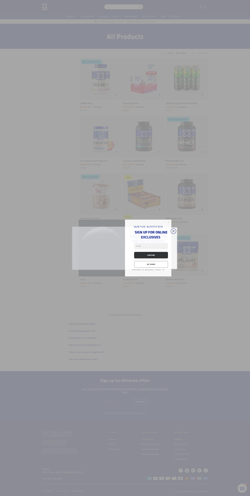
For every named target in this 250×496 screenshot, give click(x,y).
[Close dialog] (173, 219)
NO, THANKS (151, 264)
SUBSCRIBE (151, 255)
